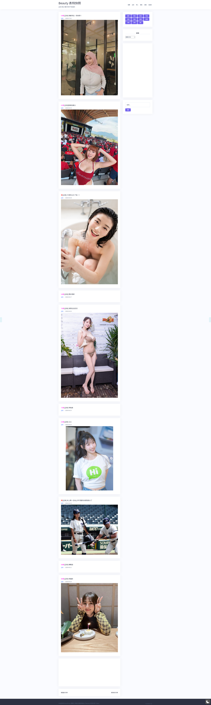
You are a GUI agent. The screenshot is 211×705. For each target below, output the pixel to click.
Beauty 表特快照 (70, 3)
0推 (140, 22)
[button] (207, 701)
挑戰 (145, 5)
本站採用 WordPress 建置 (66, 703)
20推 (128, 22)
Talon (97, 703)
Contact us (148, 704)
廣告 (141, 5)
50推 (134, 19)
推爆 (129, 5)
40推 (140, 19)
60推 (128, 19)
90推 (134, 16)
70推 (146, 16)
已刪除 (150, 5)
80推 (140, 16)
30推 (146, 19)
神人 (137, 5)
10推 (134, 22)
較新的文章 (114, 693)
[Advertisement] (89, 672)
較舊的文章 (64, 693)
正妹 (133, 5)
